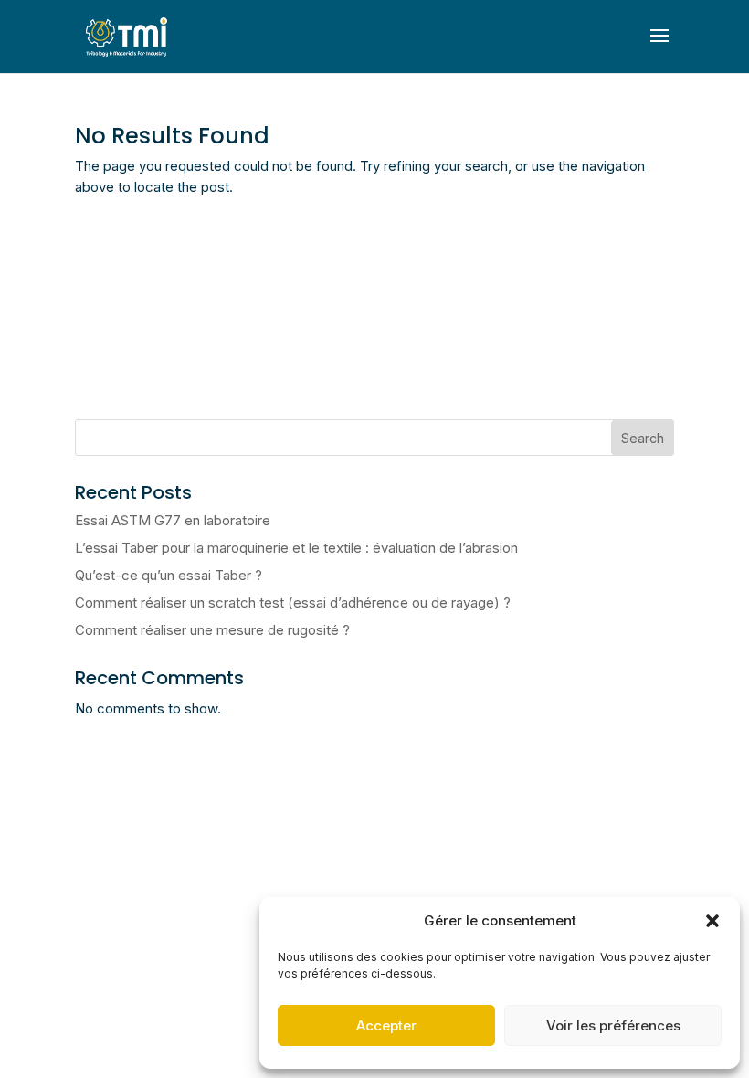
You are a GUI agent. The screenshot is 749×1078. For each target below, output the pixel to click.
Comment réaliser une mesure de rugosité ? (212, 630)
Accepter (386, 1025)
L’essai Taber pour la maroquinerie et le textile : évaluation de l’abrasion (296, 547)
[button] (712, 921)
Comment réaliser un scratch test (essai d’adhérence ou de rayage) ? (293, 602)
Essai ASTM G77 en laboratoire (172, 520)
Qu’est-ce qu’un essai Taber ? (168, 575)
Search (642, 438)
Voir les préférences (613, 1025)
